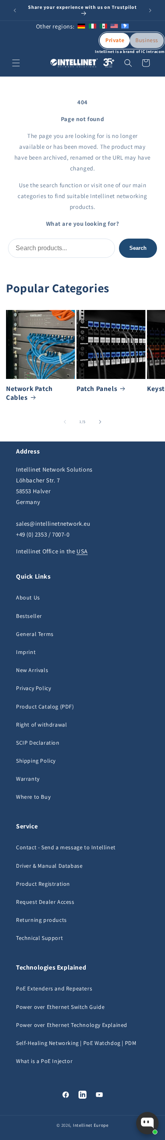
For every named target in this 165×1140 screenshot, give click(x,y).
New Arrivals (32, 670)
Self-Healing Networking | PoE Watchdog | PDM (76, 1043)
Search (138, 248)
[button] (16, 63)
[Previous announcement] (15, 10)
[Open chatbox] (147, 1123)
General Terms (35, 634)
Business (146, 40)
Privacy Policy (33, 688)
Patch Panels (96, 388)
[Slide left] (65, 422)
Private (114, 40)
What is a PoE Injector (44, 1061)
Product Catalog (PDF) (45, 706)
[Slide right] (100, 422)
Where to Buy (33, 796)
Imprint (26, 652)
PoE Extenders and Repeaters (54, 988)
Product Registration (43, 883)
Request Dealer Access (45, 901)
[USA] (114, 26)
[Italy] (93, 26)
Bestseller (29, 616)
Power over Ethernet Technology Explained (71, 1025)
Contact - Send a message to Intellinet (66, 847)
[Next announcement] (150, 10)
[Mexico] (103, 26)
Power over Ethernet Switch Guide (60, 1006)
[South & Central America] (125, 26)
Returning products (41, 919)
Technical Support (39, 938)
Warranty (28, 778)
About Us (28, 597)
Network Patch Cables (29, 393)
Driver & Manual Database (49, 865)
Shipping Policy (36, 760)
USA (82, 551)
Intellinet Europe (91, 1125)
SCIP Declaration (38, 742)
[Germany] (81, 26)
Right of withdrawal (41, 724)
